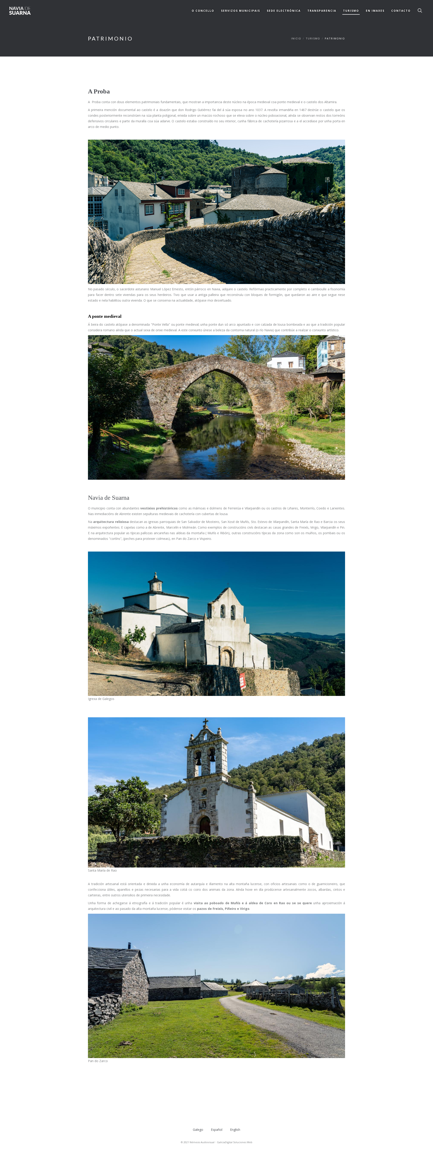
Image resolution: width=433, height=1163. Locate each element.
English (235, 1129)
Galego (198, 1129)
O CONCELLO (203, 11)
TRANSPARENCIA (321, 11)
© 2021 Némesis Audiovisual (197, 1142)
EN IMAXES (375, 11)
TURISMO (351, 11)
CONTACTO (401, 11)
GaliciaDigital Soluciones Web (234, 1142)
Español (216, 1129)
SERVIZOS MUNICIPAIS (240, 11)
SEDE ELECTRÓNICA (284, 11)
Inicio (296, 38)
